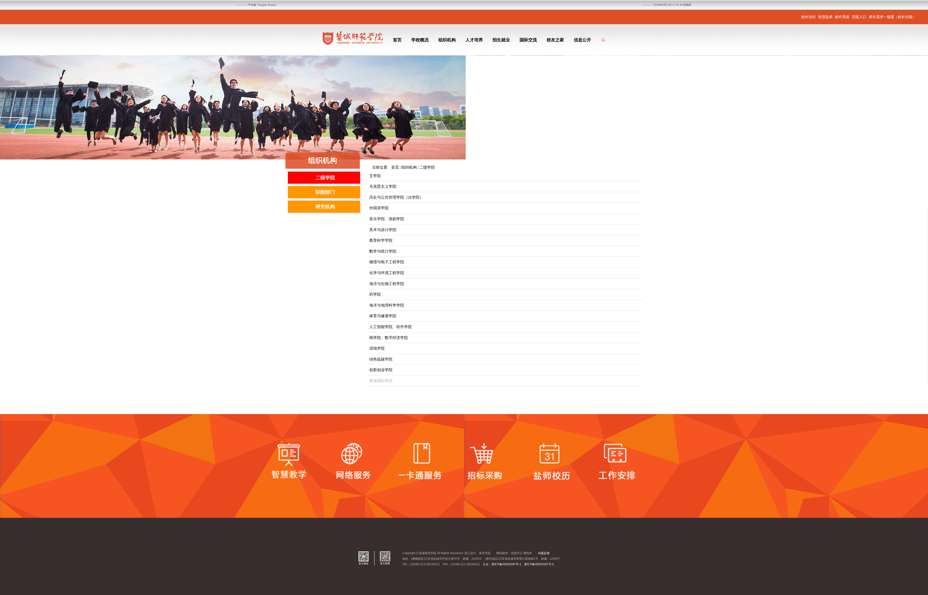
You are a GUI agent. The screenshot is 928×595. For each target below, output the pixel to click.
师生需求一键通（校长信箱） (892, 17)
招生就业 (501, 40)
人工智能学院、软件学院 (390, 327)
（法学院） (413, 197)
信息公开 (582, 40)
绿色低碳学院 (380, 359)
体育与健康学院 (382, 316)
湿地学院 (377, 348)
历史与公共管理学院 (386, 197)
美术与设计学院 (382, 230)
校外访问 (808, 17)
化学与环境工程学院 (386, 273)
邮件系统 (842, 17)
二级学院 (427, 167)
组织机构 (447, 40)
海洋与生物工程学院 (386, 284)
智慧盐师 (825, 17)
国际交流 (528, 40)
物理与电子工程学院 (386, 262)
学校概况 (420, 40)
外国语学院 (379, 208)
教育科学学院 (380, 240)
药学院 (375, 294)
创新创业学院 (380, 370)
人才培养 (474, 40)
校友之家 (555, 40)
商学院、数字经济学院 (388, 338)
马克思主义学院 (382, 186)
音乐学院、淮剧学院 (386, 219)
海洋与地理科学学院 (386, 305)
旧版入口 (859, 17)
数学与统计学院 (382, 251)
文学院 (375, 176)
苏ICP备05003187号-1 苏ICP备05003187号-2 (523, 564)
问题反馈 (544, 553)
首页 (397, 40)
